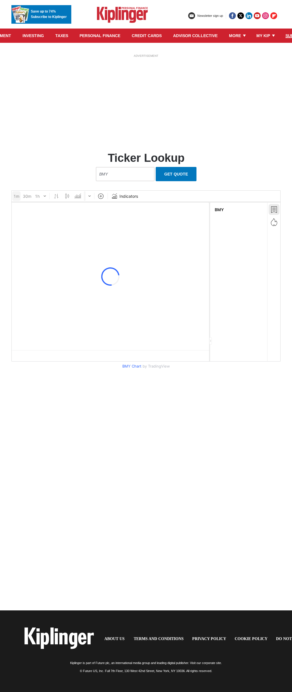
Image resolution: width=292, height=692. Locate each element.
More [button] (235, 35)
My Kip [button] (263, 35)
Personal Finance (100, 35)
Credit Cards (147, 35)
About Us (114, 639)
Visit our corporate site (205, 663)
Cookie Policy (251, 639)
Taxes (61, 35)
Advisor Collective (195, 35)
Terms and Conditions (159, 639)
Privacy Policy (209, 639)
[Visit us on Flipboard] (273, 15)
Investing (33, 35)
